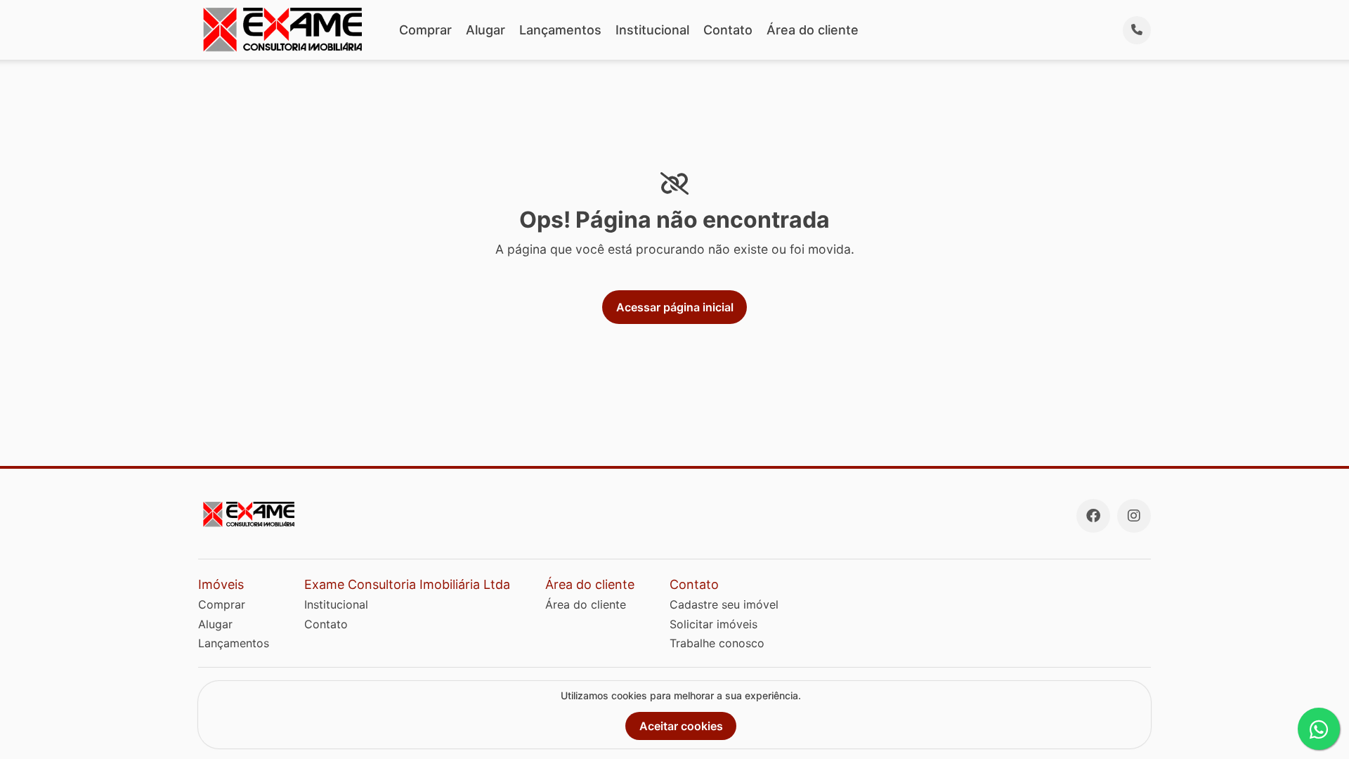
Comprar (425, 29)
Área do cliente (813, 29)
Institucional (652, 29)
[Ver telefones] (1137, 30)
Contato (727, 29)
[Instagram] (1134, 516)
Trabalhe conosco (717, 643)
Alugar (485, 29)
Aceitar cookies (681, 726)
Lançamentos (560, 29)
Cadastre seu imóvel (724, 604)
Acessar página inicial (675, 307)
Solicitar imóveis (713, 624)
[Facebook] (1093, 516)
